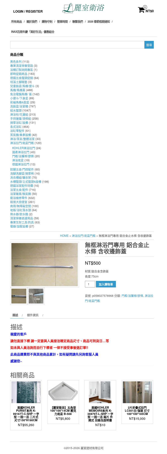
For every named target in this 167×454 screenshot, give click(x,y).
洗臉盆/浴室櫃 (19, 106)
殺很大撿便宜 (18, 202)
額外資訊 (32, 315)
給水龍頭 (16, 110)
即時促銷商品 (18, 74)
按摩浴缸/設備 (19, 122)
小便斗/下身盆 (19, 98)
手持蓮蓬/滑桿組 (20, 118)
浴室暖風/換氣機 (20, 194)
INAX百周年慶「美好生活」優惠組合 (32, 31)
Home (64, 236)
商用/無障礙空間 (20, 206)
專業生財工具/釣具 (22, 222)
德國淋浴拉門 (20, 164)
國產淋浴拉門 (20, 152)
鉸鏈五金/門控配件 (22, 169)
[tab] (17, 315)
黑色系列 (16, 61)
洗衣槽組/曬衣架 (20, 177)
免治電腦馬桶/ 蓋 (21, 94)
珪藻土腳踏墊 (18, 82)
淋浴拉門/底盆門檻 (22, 143)
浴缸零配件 (17, 131)
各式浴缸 (16, 126)
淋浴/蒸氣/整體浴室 (22, 139)
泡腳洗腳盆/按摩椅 (22, 173)
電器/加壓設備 (19, 226)
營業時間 (62, 21)
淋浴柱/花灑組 (19, 114)
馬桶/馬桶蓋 (17, 90)
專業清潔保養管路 (21, 65)
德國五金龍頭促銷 (21, 78)
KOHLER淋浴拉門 (23, 148)
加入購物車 (106, 284)
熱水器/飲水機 (19, 214)
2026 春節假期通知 (99, 21)
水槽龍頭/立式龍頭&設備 (25, 181)
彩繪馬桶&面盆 (19, 102)
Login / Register (28, 11)
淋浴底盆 (18, 160)
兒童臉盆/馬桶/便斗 (22, 86)
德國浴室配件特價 (21, 185)
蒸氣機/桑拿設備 (20, 135)
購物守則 (47, 21)
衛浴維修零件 (18, 198)
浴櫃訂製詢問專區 (21, 70)
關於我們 (31, 21)
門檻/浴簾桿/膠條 (23, 156)
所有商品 (16, 21)
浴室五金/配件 (19, 190)
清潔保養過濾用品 (21, 218)
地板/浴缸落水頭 (20, 210)
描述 (15, 315)
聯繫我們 (77, 21)
